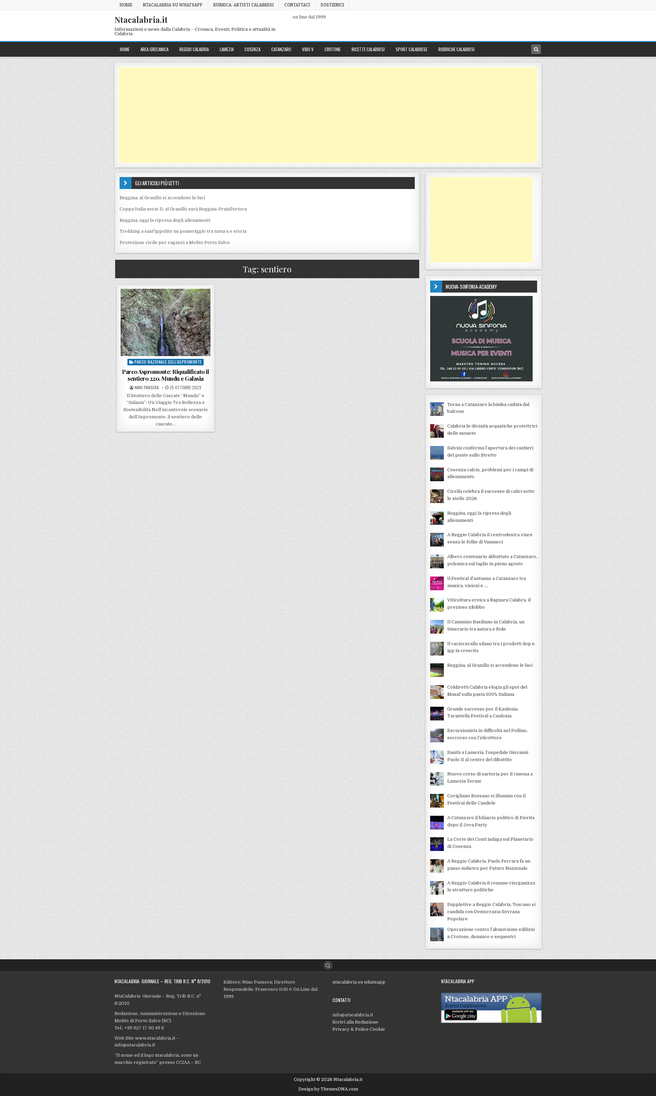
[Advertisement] (324, 115)
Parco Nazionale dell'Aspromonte (168, 362)
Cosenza (252, 49)
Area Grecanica (154, 49)
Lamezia (227, 49)
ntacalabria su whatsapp (358, 982)
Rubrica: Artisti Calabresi (243, 5)
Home (126, 5)
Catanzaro (281, 49)
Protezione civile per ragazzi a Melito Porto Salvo (175, 242)
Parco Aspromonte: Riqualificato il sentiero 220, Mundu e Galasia (165, 375)
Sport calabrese (411, 49)
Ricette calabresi (368, 49)
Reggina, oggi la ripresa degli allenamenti (165, 220)
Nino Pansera (147, 387)
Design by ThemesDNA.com (328, 1089)
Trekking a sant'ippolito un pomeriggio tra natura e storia (183, 231)
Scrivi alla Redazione (355, 1022)
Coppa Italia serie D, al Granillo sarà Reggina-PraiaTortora (183, 209)
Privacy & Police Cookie (358, 1029)
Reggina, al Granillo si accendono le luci (162, 197)
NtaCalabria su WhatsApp (173, 5)
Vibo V (308, 49)
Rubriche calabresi (456, 49)
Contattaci (297, 5)
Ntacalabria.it (141, 19)
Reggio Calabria (194, 49)
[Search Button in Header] (536, 49)
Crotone (333, 49)
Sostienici (332, 5)
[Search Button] (328, 965)
